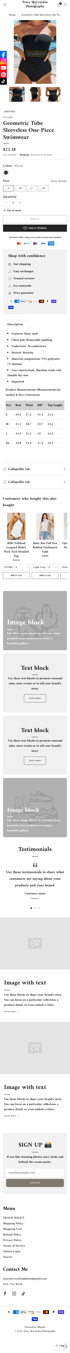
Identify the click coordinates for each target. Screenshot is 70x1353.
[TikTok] (3, 81)
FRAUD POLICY (13, 1218)
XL (43, 188)
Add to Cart (16, 575)
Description (15, 324)
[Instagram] (3, 61)
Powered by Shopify (35, 1327)
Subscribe (35, 1183)
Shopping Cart (12, 1229)
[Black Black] (6, 172)
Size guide (59, 181)
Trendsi (8, 117)
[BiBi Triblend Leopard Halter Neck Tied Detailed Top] (16, 526)
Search (7, 1257)
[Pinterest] (3, 74)
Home (12, 15)
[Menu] (4, 4)
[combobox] (16, 567)
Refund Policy (12, 1234)
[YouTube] (3, 67)
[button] (31, 908)
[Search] (65, 4)
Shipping (24, 155)
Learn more (35, 698)
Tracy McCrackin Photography (35, 4)
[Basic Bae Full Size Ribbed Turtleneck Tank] (45, 526)
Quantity (10, 197)
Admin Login (11, 1251)
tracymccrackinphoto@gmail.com (25, 1278)
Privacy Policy (12, 1240)
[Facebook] (3, 54)
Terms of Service (14, 1245)
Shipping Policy (13, 1223)
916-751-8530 (12, 1284)
